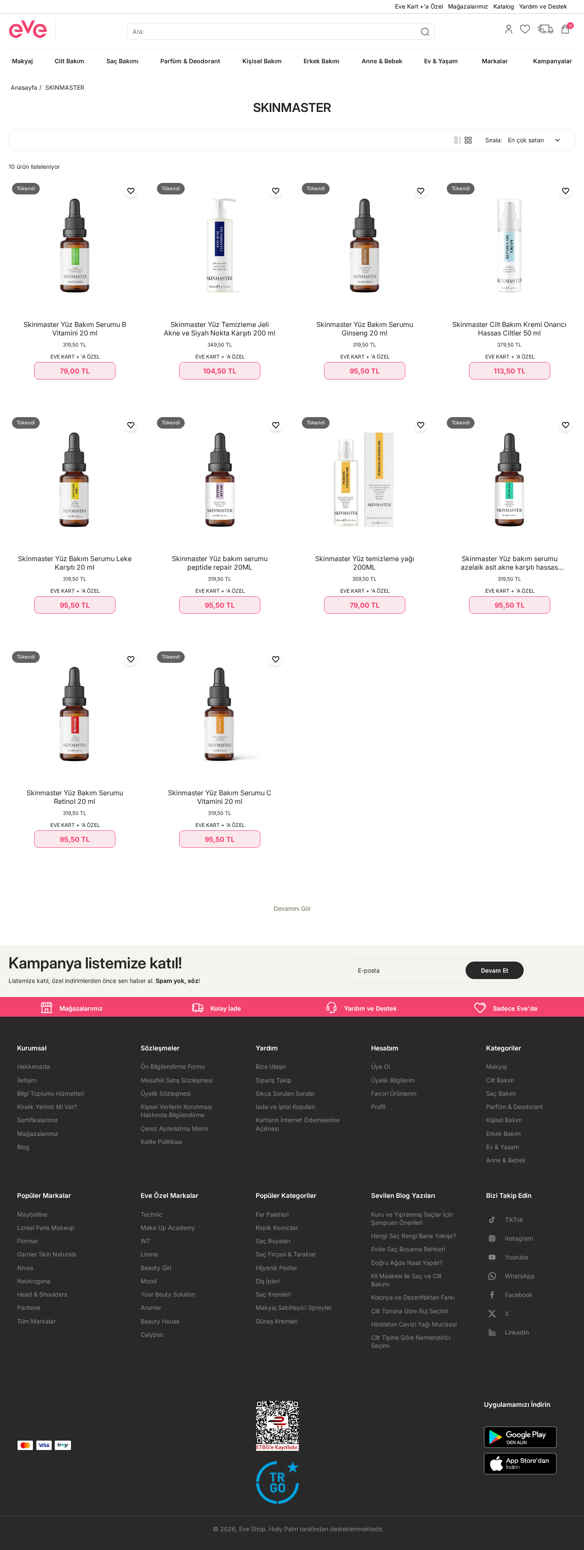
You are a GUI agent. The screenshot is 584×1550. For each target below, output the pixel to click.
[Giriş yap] (506, 29)
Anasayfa (24, 87)
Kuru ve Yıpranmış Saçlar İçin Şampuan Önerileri (412, 1218)
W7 (145, 1240)
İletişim (26, 1080)
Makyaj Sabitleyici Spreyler (294, 1307)
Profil (378, 1106)
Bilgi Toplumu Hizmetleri (50, 1093)
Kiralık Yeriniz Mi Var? (47, 1106)
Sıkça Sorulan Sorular (285, 1093)
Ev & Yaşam (502, 1146)
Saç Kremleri (273, 1294)
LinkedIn (517, 1332)
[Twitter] (495, 1313)
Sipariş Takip (274, 1080)
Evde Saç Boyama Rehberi (408, 1249)
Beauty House (160, 1321)
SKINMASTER (64, 87)
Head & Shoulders (42, 1294)
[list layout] (458, 140)
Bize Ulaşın (271, 1066)
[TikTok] (495, 1219)
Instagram (519, 1238)
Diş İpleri (268, 1281)
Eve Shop (252, 1528)
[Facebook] (495, 1294)
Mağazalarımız (468, 6)
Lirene (149, 1254)
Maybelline (32, 1214)
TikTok (514, 1219)
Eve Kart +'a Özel (419, 6)
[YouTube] (495, 1257)
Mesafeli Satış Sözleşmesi (176, 1080)
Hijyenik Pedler (276, 1267)
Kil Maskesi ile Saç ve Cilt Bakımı (406, 1280)
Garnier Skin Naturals (46, 1254)
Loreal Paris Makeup (45, 1227)
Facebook (519, 1294)
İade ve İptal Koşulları (285, 1106)
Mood (149, 1281)
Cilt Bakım (500, 1080)
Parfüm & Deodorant (514, 1106)
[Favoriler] (523, 29)
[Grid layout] (468, 140)
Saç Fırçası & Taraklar (286, 1254)
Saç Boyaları (273, 1240)
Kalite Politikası (161, 1141)
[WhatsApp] (495, 1276)
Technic (151, 1214)
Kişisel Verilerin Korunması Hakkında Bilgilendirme (176, 1110)
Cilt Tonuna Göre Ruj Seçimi (409, 1311)
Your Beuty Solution (168, 1294)
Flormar (27, 1240)
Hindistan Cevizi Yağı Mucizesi (414, 1324)
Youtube (516, 1257)
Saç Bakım (501, 1093)
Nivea (25, 1267)
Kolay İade (225, 1008)
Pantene (28, 1307)
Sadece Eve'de (515, 1008)
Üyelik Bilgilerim (393, 1080)
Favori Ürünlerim (393, 1093)
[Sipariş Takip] (543, 29)
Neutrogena (33, 1281)
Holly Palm (283, 1528)
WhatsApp (520, 1275)
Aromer (151, 1307)
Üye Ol (380, 1066)
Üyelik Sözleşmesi (166, 1093)
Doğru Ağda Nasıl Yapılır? (406, 1262)
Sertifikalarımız (37, 1120)
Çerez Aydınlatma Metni (174, 1128)
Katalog (503, 6)
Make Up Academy (168, 1227)
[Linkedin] (495, 1332)
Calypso (152, 1334)
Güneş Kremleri (277, 1321)
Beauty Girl (156, 1267)
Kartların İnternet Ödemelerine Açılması (297, 1124)
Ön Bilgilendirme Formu (173, 1066)
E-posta (369, 970)
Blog (23, 1146)
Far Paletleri (272, 1214)
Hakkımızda (33, 1066)
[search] (281, 32)
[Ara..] (425, 31)
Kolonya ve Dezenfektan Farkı (412, 1297)
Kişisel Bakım (504, 1120)
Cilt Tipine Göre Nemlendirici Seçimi (410, 1341)
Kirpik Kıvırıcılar (277, 1227)
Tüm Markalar (36, 1321)
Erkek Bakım (503, 1133)
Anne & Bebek (506, 1160)
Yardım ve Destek (543, 6)
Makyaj (496, 1066)
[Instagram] (495, 1238)
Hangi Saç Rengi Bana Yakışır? (413, 1235)
